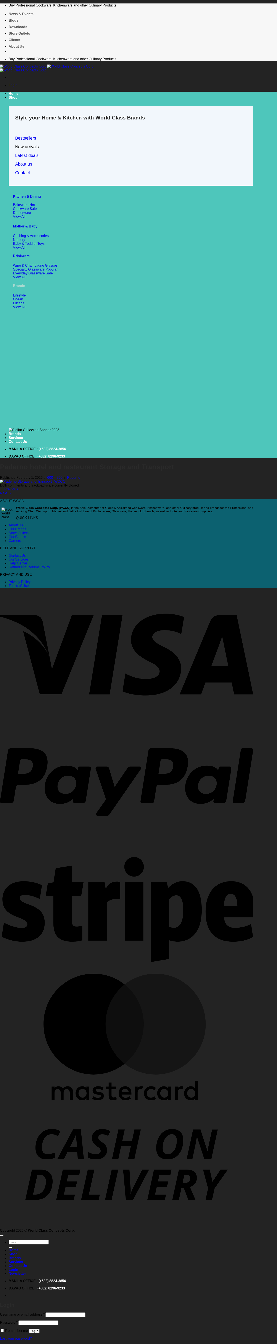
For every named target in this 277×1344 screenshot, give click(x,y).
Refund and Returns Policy (29, 567)
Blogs (13, 20)
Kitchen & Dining (27, 196)
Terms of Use (19, 586)
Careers (15, 541)
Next (5, 493)
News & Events (21, 14)
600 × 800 (55, 477)
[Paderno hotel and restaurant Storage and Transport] (32, 481)
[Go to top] (1, 1235)
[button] (13, 85)
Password (9, 1322)
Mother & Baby (25, 226)
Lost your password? (16, 1338)
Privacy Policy (20, 582)
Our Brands (17, 529)
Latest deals (27, 155)
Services (16, 438)
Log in (34, 1331)
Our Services (19, 559)
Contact (22, 172)
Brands (15, 434)
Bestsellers (25, 138)
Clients (14, 40)
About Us (16, 46)
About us (23, 164)
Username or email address (22, 1314)
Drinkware (21, 256)
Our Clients (17, 537)
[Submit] (10, 1247)
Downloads (18, 27)
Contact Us (18, 441)
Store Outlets (19, 33)
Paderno (73, 477)
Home (13, 93)
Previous (9, 489)
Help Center (18, 563)
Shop (13, 97)
